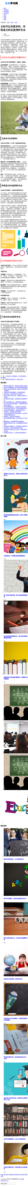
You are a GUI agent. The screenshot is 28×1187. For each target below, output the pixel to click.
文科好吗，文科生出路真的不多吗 (13, 427)
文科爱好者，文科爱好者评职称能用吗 (14, 555)
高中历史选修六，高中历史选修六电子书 (15, 898)
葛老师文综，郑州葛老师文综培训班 (14, 421)
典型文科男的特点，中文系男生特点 (14, 859)
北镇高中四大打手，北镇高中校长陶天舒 (15, 432)
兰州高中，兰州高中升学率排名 (12, 411)
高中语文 (6, 10)
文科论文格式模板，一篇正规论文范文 (14, 410)
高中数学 (6, 11)
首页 (5, 8)
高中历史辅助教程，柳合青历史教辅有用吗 (15, 387)
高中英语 (6, 13)
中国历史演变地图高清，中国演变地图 (14, 392)
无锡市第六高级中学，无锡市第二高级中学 (15, 426)
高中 (12, 22)
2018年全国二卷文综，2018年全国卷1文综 (15, 408)
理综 (5, 16)
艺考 (5, 19)
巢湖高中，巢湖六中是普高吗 (12, 416)
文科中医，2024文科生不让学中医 (13, 394)
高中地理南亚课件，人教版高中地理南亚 (15, 406)
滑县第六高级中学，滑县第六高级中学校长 (15, 385)
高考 (5, 18)
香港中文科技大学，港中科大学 (14, 379)
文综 (5, 14)
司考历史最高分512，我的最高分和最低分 (15, 402)
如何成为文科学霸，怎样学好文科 (13, 979)
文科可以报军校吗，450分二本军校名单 (15, 1139)
